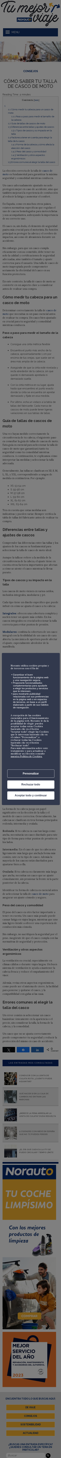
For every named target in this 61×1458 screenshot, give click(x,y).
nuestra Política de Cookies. (26, 756)
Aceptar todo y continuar (31, 795)
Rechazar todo (30, 784)
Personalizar (31, 773)
